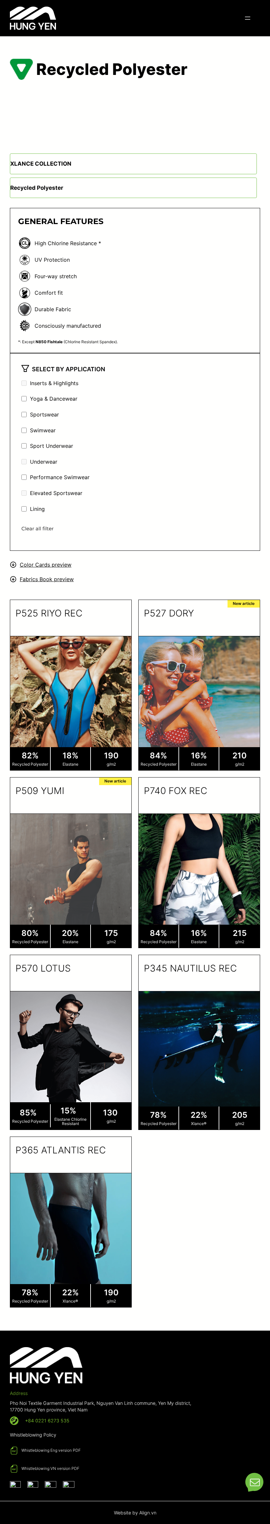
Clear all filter (37, 528)
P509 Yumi (39, 790)
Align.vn (147, 1512)
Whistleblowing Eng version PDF (51, 1450)
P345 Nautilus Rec (190, 968)
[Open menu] (248, 18)
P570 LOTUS (43, 968)
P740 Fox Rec (175, 790)
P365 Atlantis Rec (60, 1150)
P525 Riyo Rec (48, 613)
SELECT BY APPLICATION (68, 369)
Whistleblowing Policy (33, 1435)
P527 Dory (169, 613)
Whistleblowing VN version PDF (50, 1468)
